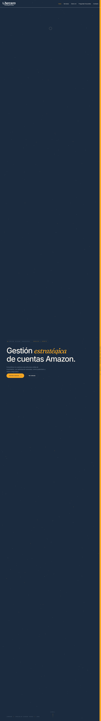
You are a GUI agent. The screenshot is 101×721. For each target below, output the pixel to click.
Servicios (66, 4)
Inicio (59, 4)
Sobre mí (73, 4)
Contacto (95, 4)
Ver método (32, 375)
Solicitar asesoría (14, 375)
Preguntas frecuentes (85, 4)
